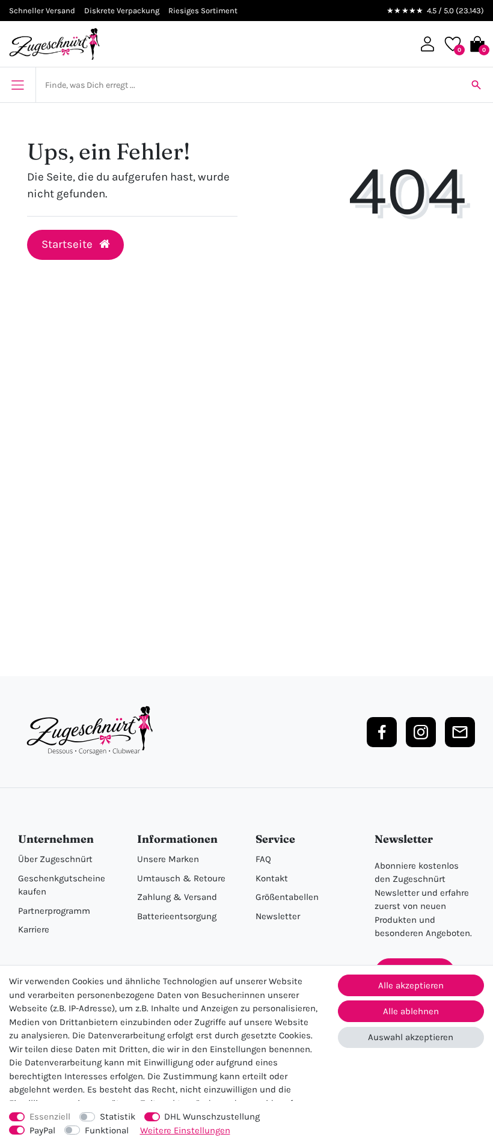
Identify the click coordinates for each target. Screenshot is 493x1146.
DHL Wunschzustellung (212, 1116)
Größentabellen (287, 897)
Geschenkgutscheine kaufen (61, 885)
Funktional (107, 1130)
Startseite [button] (68, 244)
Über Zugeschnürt (55, 859)
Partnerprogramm (54, 910)
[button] (427, 44)
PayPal (42, 1130)
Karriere (33, 929)
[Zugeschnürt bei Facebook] (382, 732)
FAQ (263, 859)
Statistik (117, 1116)
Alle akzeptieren (411, 985)
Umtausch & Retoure (181, 878)
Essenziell (49, 1116)
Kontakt (272, 878)
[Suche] (476, 85)
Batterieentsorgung (176, 916)
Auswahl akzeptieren (410, 1037)
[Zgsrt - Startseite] (93, 730)
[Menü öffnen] (17, 84)
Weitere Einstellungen (185, 1130)
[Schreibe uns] (460, 732)
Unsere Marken (168, 859)
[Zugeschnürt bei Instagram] (421, 732)
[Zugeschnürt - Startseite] (54, 44)
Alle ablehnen (411, 1011)
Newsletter (278, 916)
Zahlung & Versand (177, 897)
